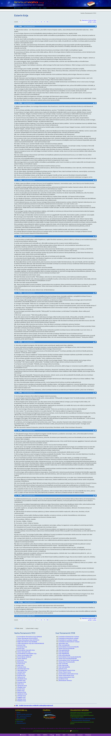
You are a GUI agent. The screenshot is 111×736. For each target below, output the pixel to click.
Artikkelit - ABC (36, 8)
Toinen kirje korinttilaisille (66, 648)
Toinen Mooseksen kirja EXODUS (27, 638)
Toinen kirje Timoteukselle (67, 662)
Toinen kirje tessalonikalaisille (68, 658)
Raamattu (26, 8)
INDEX (45, 735)
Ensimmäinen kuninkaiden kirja (26, 653)
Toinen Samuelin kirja (23, 652)
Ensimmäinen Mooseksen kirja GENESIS (29, 637)
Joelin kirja (20, 684)
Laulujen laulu (21, 672)
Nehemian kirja (22, 662)
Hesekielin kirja (22, 679)
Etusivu (17, 8)
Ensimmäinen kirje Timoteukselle (69, 660)
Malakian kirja (21, 701)
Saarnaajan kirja (22, 670)
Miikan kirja (20, 691)
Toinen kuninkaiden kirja (24, 655)
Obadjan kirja (21, 687)
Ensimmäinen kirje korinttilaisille (69, 647)
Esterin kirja (21, 664)
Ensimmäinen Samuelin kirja (26, 650)
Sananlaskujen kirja (23, 669)
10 (47, 22)
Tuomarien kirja (22, 647)
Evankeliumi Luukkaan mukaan (68, 640)
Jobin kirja (20, 665)
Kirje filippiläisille (64, 653)
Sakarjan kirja (21, 699)
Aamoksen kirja (22, 685)
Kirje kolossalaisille (64, 655)
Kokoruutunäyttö (21, 723)
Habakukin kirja (22, 694)
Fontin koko (20, 721)
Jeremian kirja (21, 675)
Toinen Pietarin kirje (65, 672)
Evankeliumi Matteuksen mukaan (69, 637)
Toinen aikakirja (22, 658)
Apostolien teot (63, 643)
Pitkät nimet (19, 628)
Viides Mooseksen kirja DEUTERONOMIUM (30, 643)
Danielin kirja (21, 680)
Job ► (94, 22)
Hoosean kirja (21, 682)
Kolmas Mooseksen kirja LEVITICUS (28, 640)
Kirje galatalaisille (64, 650)
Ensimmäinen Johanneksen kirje (68, 674)
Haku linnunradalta (22, 718)
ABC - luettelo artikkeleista (24, 716)
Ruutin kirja (20, 648)
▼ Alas (58, 735)
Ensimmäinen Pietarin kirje (67, 670)
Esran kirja (20, 660)
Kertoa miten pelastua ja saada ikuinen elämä (83, 718)
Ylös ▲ (52, 735)
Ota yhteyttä (47, 712)
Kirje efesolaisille (64, 652)
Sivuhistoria (71, 735)
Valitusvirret (21, 677)
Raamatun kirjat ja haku (89, 20)
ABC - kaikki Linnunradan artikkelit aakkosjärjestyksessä (34, 705)
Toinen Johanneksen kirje (66, 675)
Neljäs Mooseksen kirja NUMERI (27, 642)
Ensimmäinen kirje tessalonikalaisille (70, 657)
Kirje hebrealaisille (64, 667)
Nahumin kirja (21, 692)
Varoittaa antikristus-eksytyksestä (81, 720)
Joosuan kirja (21, 645)
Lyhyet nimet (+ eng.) (32, 628)
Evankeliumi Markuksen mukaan (68, 638)
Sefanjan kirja (21, 696)
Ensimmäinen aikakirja (24, 657)
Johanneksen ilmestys (65, 680)
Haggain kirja (21, 697)
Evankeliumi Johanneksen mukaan (69, 642)
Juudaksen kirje (63, 679)
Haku (44, 8)
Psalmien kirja (21, 667)
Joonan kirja (21, 689)
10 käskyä (88, 735)
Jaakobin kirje (63, 669)
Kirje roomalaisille (64, 645)
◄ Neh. (90, 22)
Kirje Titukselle (63, 664)
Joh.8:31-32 (75, 731)
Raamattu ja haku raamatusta (24, 714)
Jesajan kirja (21, 674)
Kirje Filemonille (63, 665)
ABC (64, 735)
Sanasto (80, 735)
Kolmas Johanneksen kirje (66, 677)
